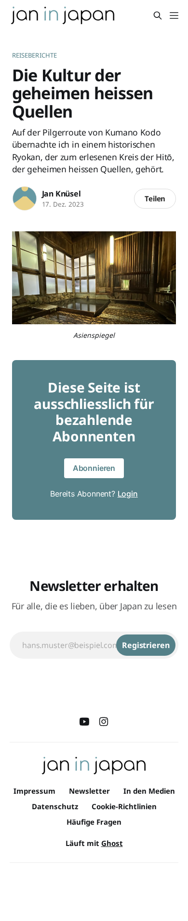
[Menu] (174, 15)
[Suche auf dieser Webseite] (157, 15)
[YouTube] (84, 721)
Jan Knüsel (61, 193)
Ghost (112, 843)
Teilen (155, 198)
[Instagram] (103, 721)
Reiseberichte (34, 55)
